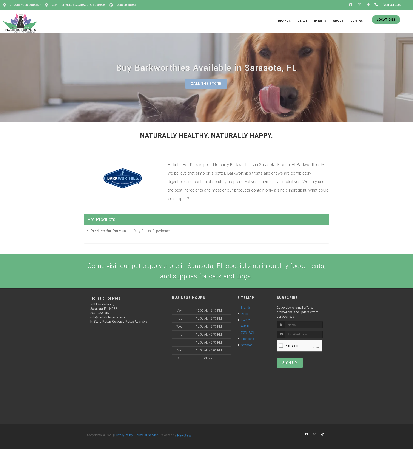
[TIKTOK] (368, 5)
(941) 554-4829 (100, 313)
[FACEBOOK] (350, 5)
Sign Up (289, 363)
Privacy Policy (123, 435)
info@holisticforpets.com (107, 317)
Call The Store (206, 84)
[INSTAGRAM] (359, 5)
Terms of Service (146, 435)
